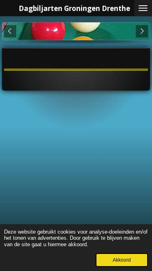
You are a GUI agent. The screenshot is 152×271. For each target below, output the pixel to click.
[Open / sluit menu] (143, 8)
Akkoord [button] (122, 259)
